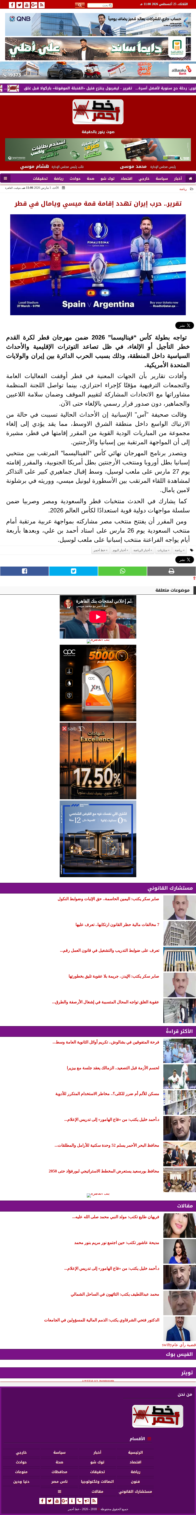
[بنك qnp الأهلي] (98, 24)
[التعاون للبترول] (98, 683)
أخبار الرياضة (141, 550)
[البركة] (98, 71)
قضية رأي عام (184, 1345)
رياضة (183, 189)
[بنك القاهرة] (98, 641)
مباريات (162, 550)
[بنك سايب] (98, 761)
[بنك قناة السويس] (98, 839)
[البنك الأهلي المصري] (98, 48)
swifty (167, 1345)
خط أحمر (99, 550)
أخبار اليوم (119, 550)
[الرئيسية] (190, 179)
